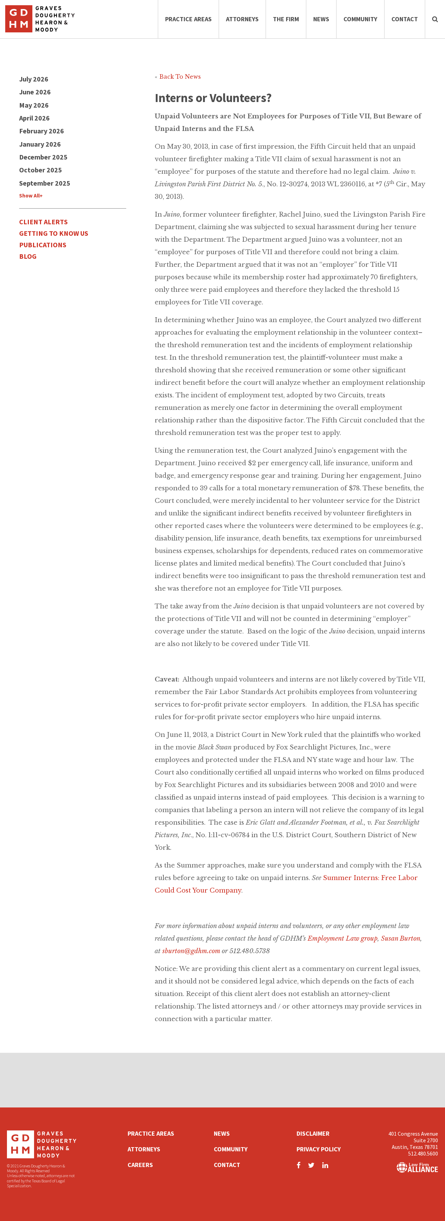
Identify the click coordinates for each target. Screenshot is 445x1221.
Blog (28, 256)
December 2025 (43, 157)
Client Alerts (43, 221)
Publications (42, 244)
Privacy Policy (319, 1149)
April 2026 (34, 118)
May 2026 (34, 105)
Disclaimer (313, 1133)
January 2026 (40, 144)
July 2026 (33, 79)
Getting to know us (53, 233)
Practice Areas (188, 19)
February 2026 (41, 130)
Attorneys (242, 19)
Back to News (180, 76)
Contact (404, 19)
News (321, 19)
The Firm (286, 19)
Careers (140, 1165)
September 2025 (44, 183)
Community (360, 19)
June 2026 (35, 91)
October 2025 (40, 169)
